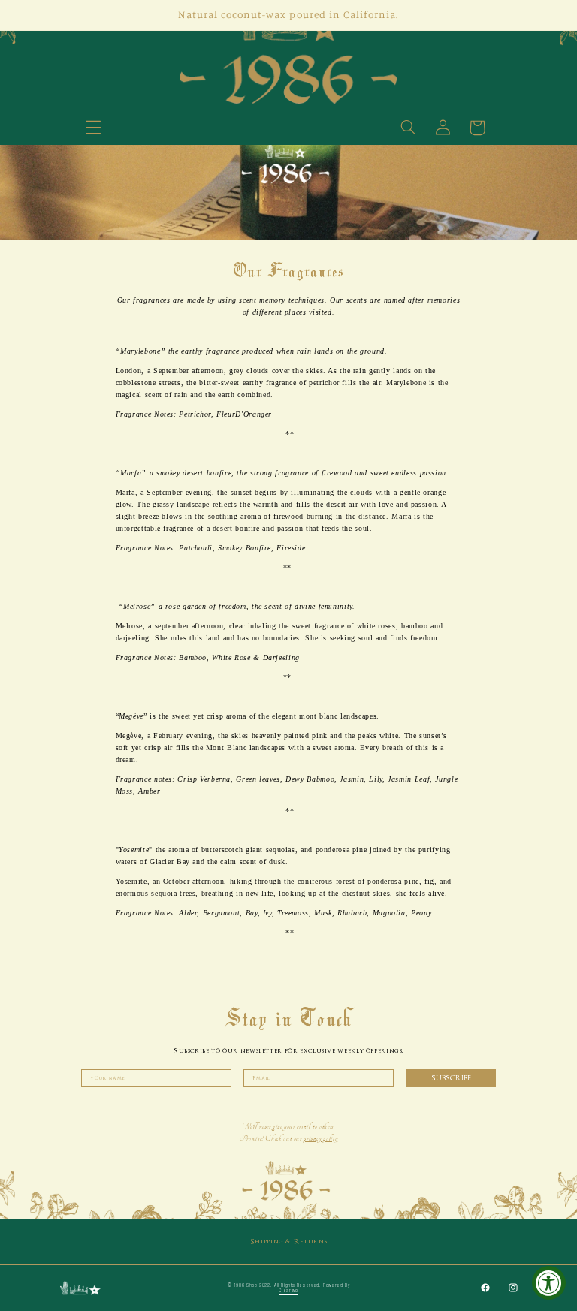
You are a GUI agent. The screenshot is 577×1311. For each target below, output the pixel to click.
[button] (93, 127)
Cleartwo (288, 1290)
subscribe (451, 1078)
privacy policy (320, 1138)
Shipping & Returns (288, 1241)
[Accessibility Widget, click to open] (549, 1283)
